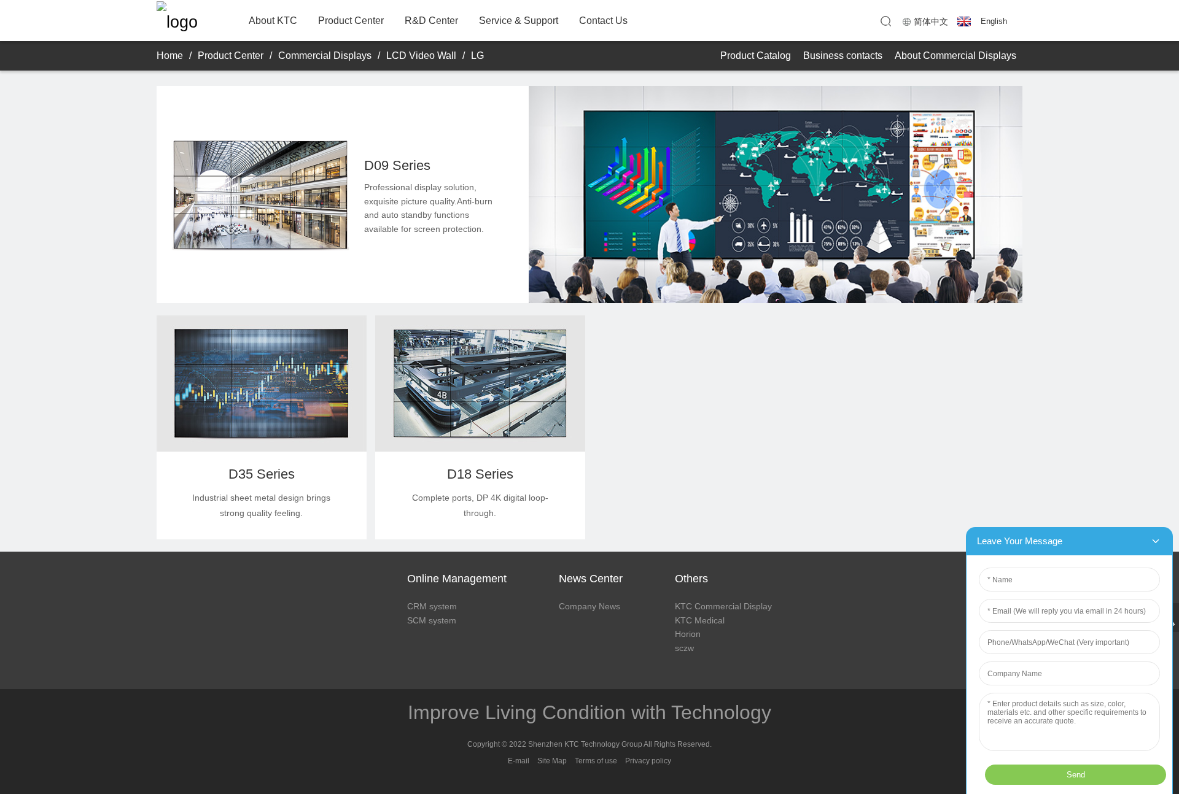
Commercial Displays (325, 55)
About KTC (273, 20)
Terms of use (596, 761)
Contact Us (603, 20)
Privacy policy (648, 761)
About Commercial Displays (955, 55)
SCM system (431, 620)
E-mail (518, 761)
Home (170, 55)
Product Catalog (755, 55)
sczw (684, 648)
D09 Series (397, 165)
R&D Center (431, 20)
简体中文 (931, 21)
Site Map (552, 761)
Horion (688, 634)
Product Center (351, 20)
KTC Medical (700, 620)
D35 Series (261, 474)
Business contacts (842, 55)
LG (477, 55)
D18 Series (480, 474)
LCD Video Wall (421, 55)
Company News (589, 606)
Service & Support (518, 20)
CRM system (432, 606)
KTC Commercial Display (723, 606)
